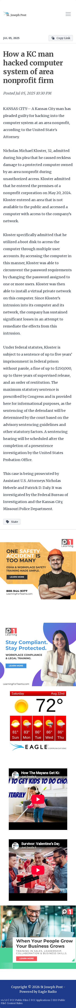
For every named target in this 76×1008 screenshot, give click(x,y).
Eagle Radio (47, 992)
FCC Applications (40, 1000)
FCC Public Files (19, 1000)
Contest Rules (15, 1003)
